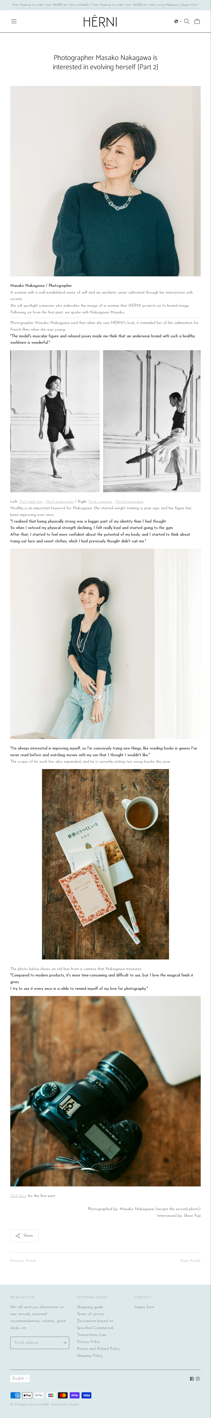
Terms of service (90, 1314)
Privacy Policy (88, 1342)
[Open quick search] (186, 21)
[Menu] (13, 21)
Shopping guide (90, 1307)
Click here (18, 1196)
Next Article (190, 1261)
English (18, 1378)
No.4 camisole (100, 502)
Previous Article (23, 1261)
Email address (25, 1337)
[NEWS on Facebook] (192, 1380)
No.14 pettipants (129, 502)
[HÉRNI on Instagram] (198, 1380)
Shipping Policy (89, 1356)
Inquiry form (144, 1307)
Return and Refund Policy (98, 1349)
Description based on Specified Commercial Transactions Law (95, 1328)
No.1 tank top (30, 502)
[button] (178, 21)
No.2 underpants (60, 502)
